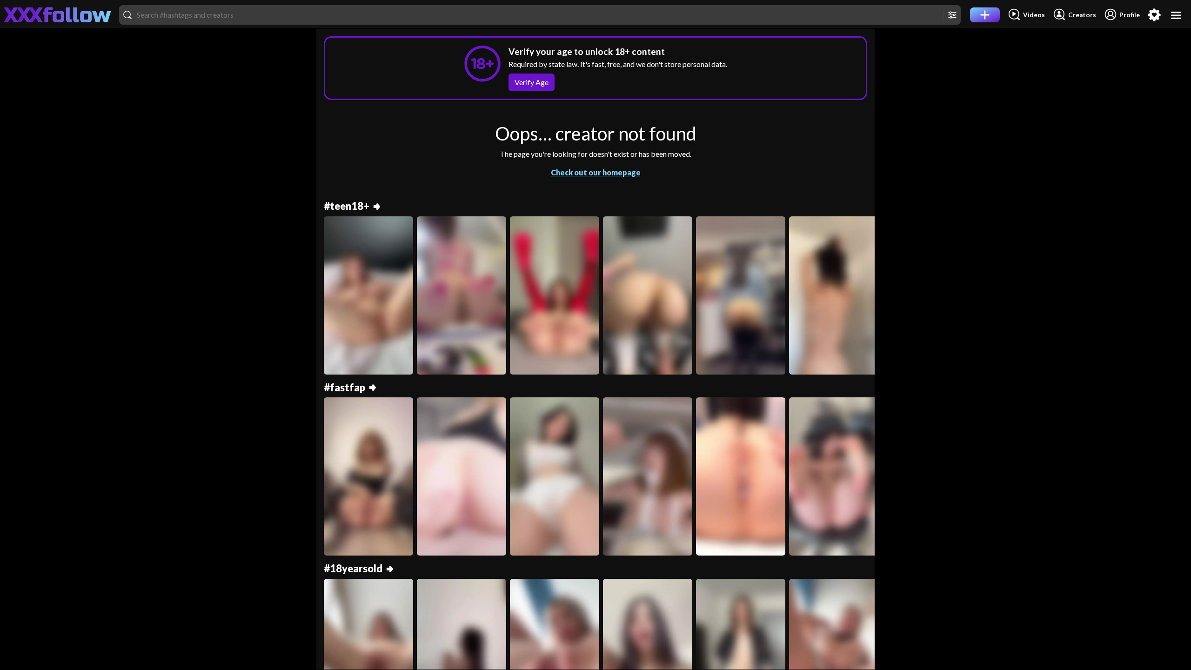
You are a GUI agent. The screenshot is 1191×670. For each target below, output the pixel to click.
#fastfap (344, 388)
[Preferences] (1154, 15)
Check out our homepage (596, 172)
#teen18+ (346, 206)
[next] (863, 299)
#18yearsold (353, 569)
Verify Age (532, 82)
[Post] (985, 14)
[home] (58, 15)
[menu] (1176, 15)
